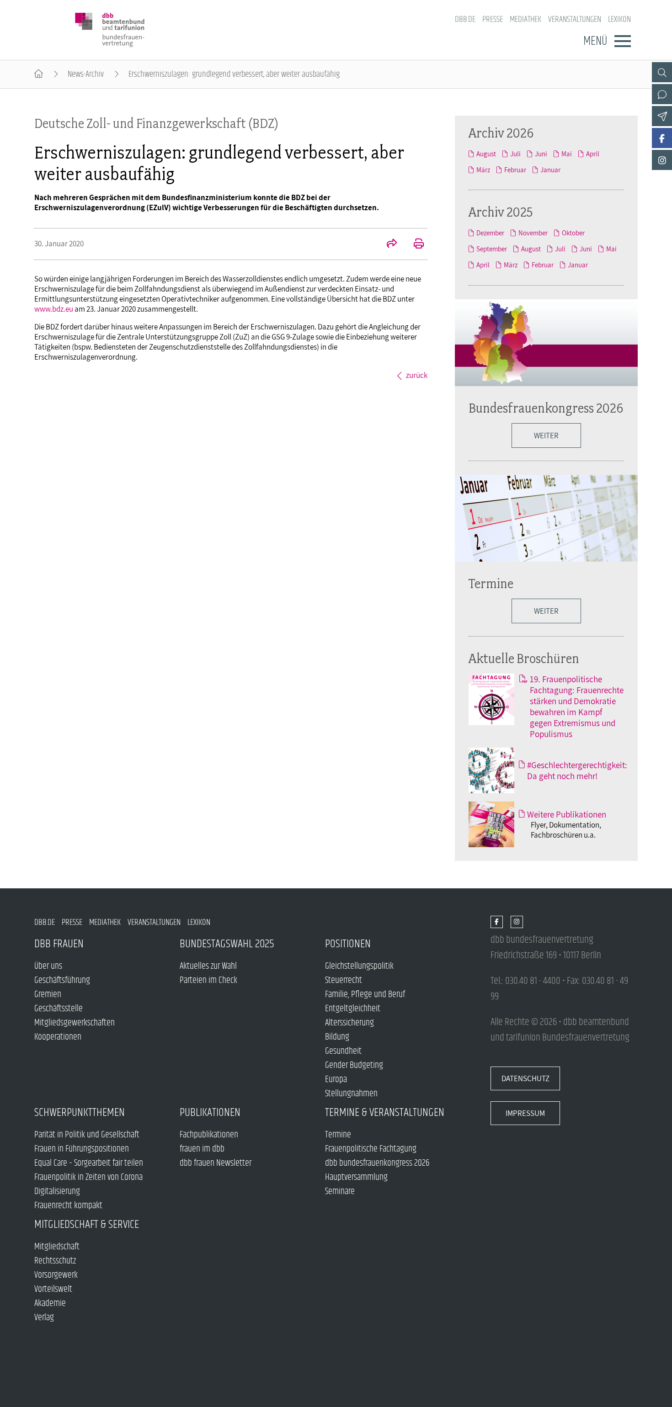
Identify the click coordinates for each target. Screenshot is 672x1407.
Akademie (50, 1303)
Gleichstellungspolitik (359, 966)
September (491, 248)
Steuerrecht (343, 980)
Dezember (490, 232)
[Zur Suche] (662, 72)
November (533, 232)
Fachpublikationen (209, 1135)
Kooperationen (57, 1037)
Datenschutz (525, 1078)
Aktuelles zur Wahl (208, 966)
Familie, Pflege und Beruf (365, 995)
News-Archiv (86, 74)
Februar (515, 169)
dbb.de (465, 19)
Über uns (48, 966)
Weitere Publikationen (566, 814)
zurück (416, 375)
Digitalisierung (57, 1191)
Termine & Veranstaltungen (384, 1112)
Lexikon (619, 19)
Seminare (340, 1191)
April (592, 153)
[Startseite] (38, 74)
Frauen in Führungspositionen (81, 1149)
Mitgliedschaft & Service (86, 1224)
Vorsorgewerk (56, 1275)
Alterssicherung (349, 1023)
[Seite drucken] (413, 244)
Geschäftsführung (62, 980)
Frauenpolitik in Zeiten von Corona (88, 1177)
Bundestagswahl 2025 (227, 944)
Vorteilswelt (53, 1289)
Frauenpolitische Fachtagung (370, 1149)
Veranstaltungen (574, 19)
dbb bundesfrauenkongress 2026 (377, 1163)
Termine (491, 583)
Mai (566, 153)
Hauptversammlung (356, 1177)
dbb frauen (59, 944)
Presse (492, 19)
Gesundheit (343, 1051)
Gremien (47, 995)
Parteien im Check (208, 980)
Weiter (546, 611)
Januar (550, 169)
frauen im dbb (202, 1149)
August (486, 153)
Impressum (525, 1113)
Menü (595, 41)
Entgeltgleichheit (352, 1009)
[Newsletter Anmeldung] (662, 116)
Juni (541, 153)
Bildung (337, 1037)
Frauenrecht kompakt (68, 1206)
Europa (336, 1080)
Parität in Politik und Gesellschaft (86, 1135)
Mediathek (525, 19)
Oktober (573, 232)
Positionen (348, 944)
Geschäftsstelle (58, 1009)
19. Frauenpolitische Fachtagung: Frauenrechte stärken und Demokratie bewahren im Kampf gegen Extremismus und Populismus (577, 706)
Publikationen (210, 1112)
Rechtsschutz (55, 1261)
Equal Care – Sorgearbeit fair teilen (88, 1163)
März (483, 169)
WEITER (546, 435)
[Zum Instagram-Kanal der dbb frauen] (662, 160)
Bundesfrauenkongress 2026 (546, 408)
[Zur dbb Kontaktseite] (662, 94)
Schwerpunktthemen (79, 1112)
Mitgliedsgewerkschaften (74, 1023)
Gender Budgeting (354, 1065)
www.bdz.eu (53, 309)
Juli (515, 153)
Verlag (44, 1318)
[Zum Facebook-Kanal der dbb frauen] (662, 138)
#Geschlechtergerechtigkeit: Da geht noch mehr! (577, 770)
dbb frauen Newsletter (215, 1163)
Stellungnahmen (351, 1094)
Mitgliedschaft (57, 1247)
